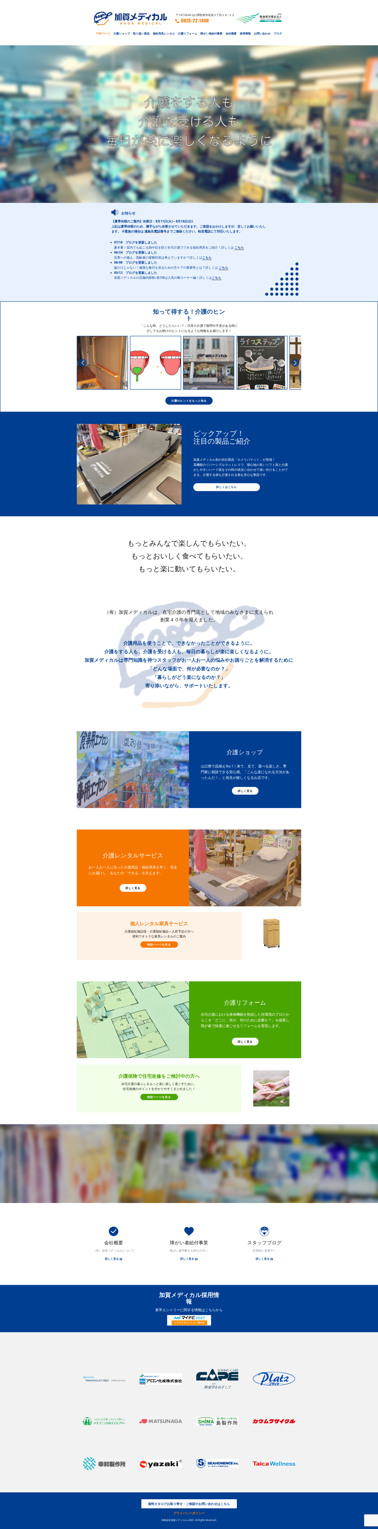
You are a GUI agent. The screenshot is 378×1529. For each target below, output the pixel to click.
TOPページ (103, 33)
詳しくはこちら (226, 487)
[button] (83, 363)
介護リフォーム (187, 33)
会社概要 (231, 33)
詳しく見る (245, 791)
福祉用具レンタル (164, 33)
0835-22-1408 (195, 20)
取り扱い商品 (141, 33)
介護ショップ (121, 33)
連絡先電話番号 (156, 231)
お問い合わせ (262, 33)
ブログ (278, 33)
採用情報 (245, 33)
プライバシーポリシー (189, 1513)
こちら (239, 247)
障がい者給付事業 (211, 33)
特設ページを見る (159, 944)
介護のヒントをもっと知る (189, 400)
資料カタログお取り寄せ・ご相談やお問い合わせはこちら (189, 1504)
